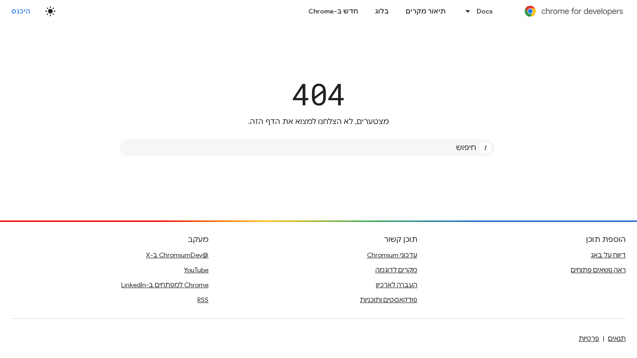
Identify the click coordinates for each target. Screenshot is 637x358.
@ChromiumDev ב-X (177, 255)
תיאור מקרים (426, 11)
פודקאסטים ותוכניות (388, 300)
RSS (202, 300)
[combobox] (307, 147)
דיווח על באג (608, 255)
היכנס (21, 11)
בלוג (382, 11)
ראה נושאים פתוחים (598, 270)
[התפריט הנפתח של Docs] (465, 11)
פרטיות (589, 338)
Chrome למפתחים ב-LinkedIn (164, 285)
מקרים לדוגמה (396, 270)
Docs (485, 11)
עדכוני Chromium (392, 255)
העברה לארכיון (396, 285)
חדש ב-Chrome (333, 11)
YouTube (196, 270)
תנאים (617, 338)
